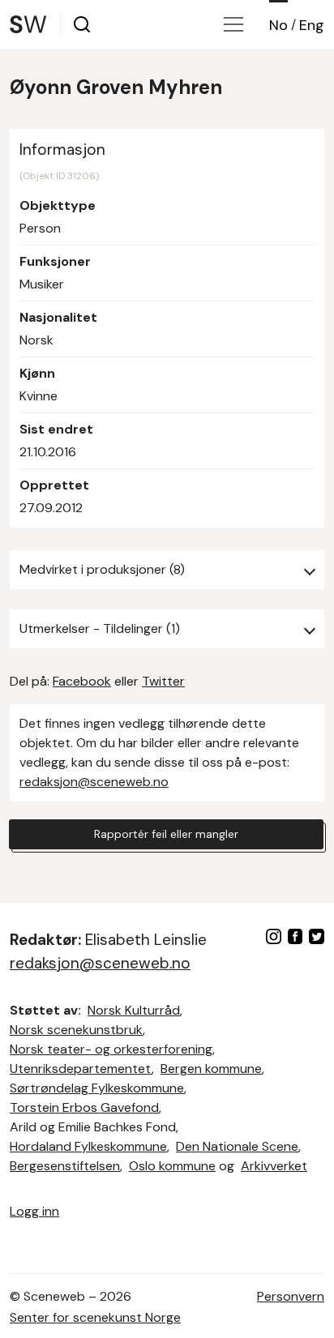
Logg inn (34, 1211)
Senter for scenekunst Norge (95, 1317)
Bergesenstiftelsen (65, 1165)
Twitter (163, 681)
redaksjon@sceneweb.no (94, 781)
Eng (311, 25)
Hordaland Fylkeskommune (88, 1146)
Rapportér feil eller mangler (166, 834)
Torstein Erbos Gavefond (84, 1107)
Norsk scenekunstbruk (76, 1029)
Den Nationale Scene (237, 1146)
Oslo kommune (172, 1165)
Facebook (82, 681)
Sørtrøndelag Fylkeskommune (97, 1087)
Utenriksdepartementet (81, 1068)
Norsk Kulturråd (134, 1010)
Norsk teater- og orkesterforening (111, 1049)
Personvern (290, 1296)
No (278, 25)
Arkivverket (274, 1165)
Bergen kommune (211, 1068)
